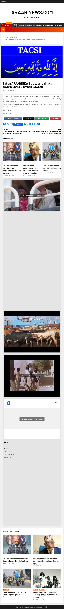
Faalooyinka (35, 589)
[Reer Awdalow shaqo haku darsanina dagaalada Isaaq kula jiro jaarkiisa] (12, 151)
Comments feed (9, 454)
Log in (6, 448)
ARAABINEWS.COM (32, 12)
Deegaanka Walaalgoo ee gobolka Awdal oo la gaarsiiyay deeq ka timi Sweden (47, 131)
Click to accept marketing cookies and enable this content (32, 196)
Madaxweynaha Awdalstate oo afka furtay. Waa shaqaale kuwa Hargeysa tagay (46, 561)
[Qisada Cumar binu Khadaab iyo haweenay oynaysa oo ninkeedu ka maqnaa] (47, 578)
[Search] (61, 29)
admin (5, 90)
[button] (7, 29)
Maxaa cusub (6, 163)
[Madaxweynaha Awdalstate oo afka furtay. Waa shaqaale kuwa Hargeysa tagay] (32, 151)
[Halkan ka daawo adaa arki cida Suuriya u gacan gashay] (51, 151)
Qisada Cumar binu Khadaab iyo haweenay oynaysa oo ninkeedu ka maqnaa (45, 594)
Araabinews (39, 607)
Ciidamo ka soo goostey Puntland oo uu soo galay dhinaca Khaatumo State (16, 131)
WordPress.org (8, 457)
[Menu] (7, 29)
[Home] (3, 29)
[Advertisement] (32, 229)
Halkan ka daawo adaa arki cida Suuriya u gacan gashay (51, 168)
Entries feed (7, 451)
